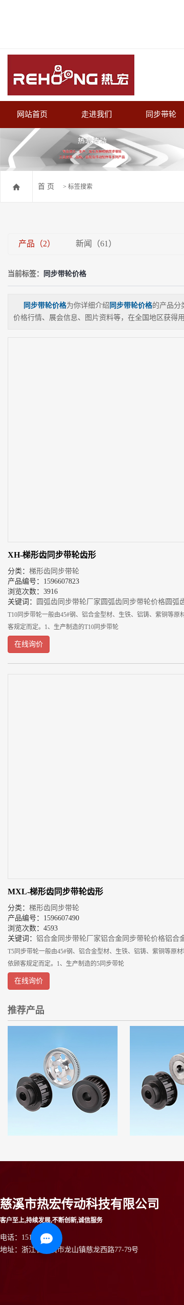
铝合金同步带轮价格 (133, 938)
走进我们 (96, 114)
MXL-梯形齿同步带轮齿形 (55, 891)
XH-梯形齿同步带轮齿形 (52, 554)
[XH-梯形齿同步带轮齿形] (63, 1080)
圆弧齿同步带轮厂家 (68, 602)
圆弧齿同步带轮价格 (133, 602)
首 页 (46, 186)
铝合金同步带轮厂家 (68, 938)
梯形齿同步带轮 (54, 571)
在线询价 (28, 644)
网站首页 (32, 114)
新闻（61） (96, 243)
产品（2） (36, 243)
